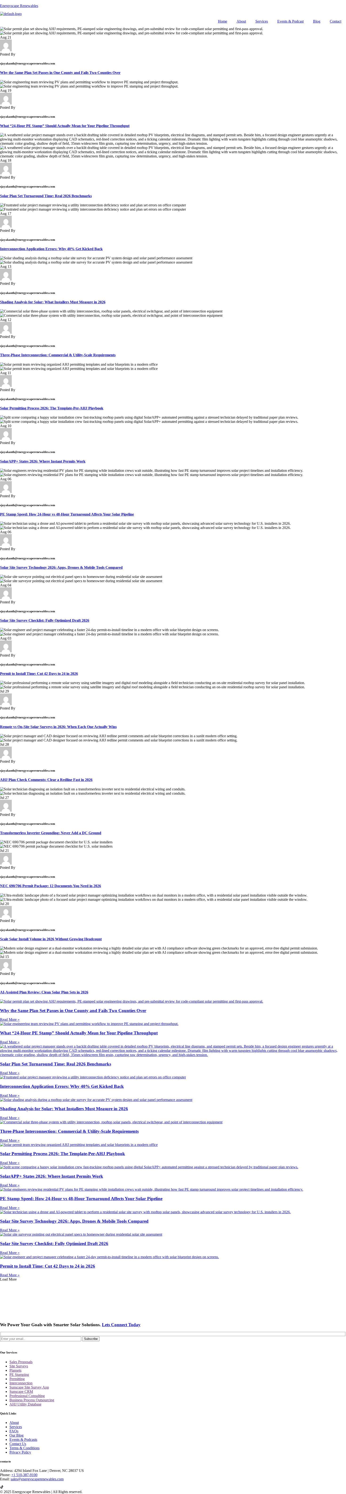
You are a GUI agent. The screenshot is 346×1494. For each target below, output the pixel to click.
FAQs (13, 1431)
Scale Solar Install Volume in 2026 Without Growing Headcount (51, 939)
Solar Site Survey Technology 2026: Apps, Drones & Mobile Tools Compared (61, 567)
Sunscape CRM (21, 1392)
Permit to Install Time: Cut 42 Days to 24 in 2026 (39, 674)
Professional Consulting (27, 1396)
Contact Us (17, 1444)
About (241, 21)
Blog (316, 21)
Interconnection (20, 1383)
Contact (335, 21)
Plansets (15, 1370)
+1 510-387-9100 (24, 1475)
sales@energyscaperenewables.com (37, 1479)
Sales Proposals (20, 1362)
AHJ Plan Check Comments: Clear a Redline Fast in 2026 (46, 780)
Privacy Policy (20, 1452)
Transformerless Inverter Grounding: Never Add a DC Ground (50, 833)
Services (261, 21)
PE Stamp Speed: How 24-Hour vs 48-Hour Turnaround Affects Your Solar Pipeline (67, 514)
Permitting (17, 1379)
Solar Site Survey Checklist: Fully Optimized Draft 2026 (44, 620)
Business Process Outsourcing (31, 1400)
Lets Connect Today (121, 1324)
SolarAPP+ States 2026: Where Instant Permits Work (42, 461)
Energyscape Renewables (19, 6)
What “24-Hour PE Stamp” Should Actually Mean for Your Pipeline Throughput (64, 126)
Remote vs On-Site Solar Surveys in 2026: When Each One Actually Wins (58, 727)
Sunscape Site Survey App (29, 1387)
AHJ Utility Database (25, 1404)
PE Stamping (19, 1375)
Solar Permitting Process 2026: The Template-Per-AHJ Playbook (51, 408)
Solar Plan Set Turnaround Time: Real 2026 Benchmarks (46, 196)
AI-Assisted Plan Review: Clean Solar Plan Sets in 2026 (44, 992)
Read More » (10, 1019)
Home (222, 21)
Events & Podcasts (23, 1440)
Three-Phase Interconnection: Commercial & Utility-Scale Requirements (58, 355)
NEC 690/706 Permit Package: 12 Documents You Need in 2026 (50, 886)
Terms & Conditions (24, 1448)
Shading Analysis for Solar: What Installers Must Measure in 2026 (52, 302)
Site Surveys (18, 1366)
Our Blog (16, 1435)
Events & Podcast (290, 21)
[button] (8, 1279)
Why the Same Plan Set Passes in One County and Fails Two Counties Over (60, 73)
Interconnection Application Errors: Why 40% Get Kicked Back (51, 249)
